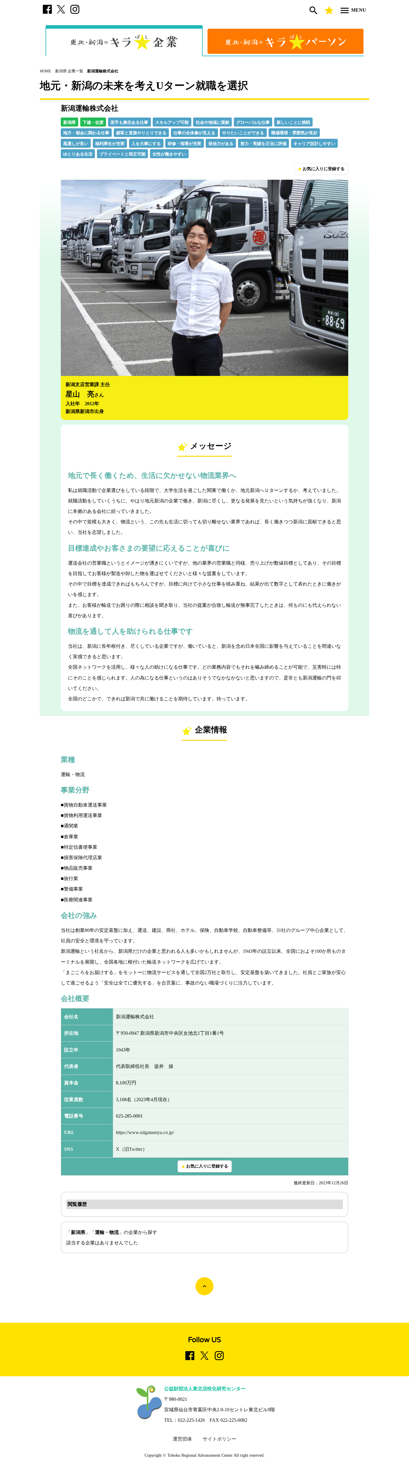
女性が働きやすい (169, 154)
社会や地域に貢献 (212, 122)
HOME (45, 71)
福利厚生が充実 (110, 143)
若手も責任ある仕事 (129, 122)
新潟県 (69, 122)
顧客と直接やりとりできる (141, 133)
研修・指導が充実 (184, 143)
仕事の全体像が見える (194, 133)
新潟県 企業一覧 (69, 71)
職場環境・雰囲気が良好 (294, 133)
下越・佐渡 (93, 122)
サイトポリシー (219, 1438)
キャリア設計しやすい (314, 143)
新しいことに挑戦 (293, 122)
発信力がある (221, 143)
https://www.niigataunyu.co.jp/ (145, 1132)
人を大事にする (146, 143)
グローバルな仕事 (253, 122)
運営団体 (182, 1438)
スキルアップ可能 (172, 122)
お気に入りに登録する (321, 168)
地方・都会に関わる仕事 (86, 133)
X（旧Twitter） (131, 1149)
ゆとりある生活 (78, 154)
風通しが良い (75, 143)
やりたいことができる (243, 133)
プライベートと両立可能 (122, 154)
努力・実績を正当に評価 (263, 143)
